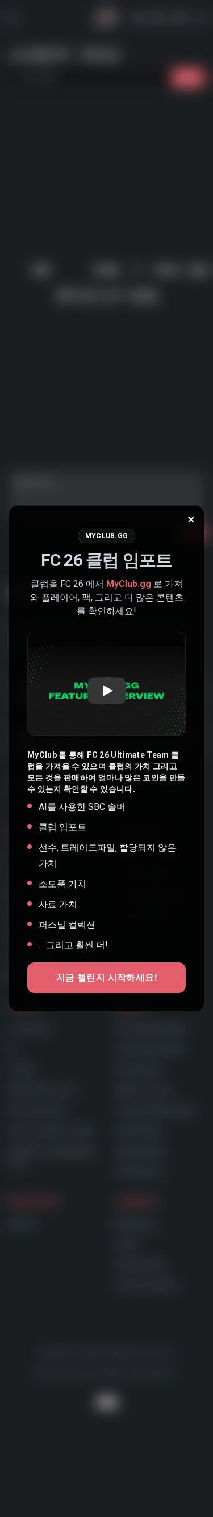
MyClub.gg (128, 583)
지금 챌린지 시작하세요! (106, 977)
